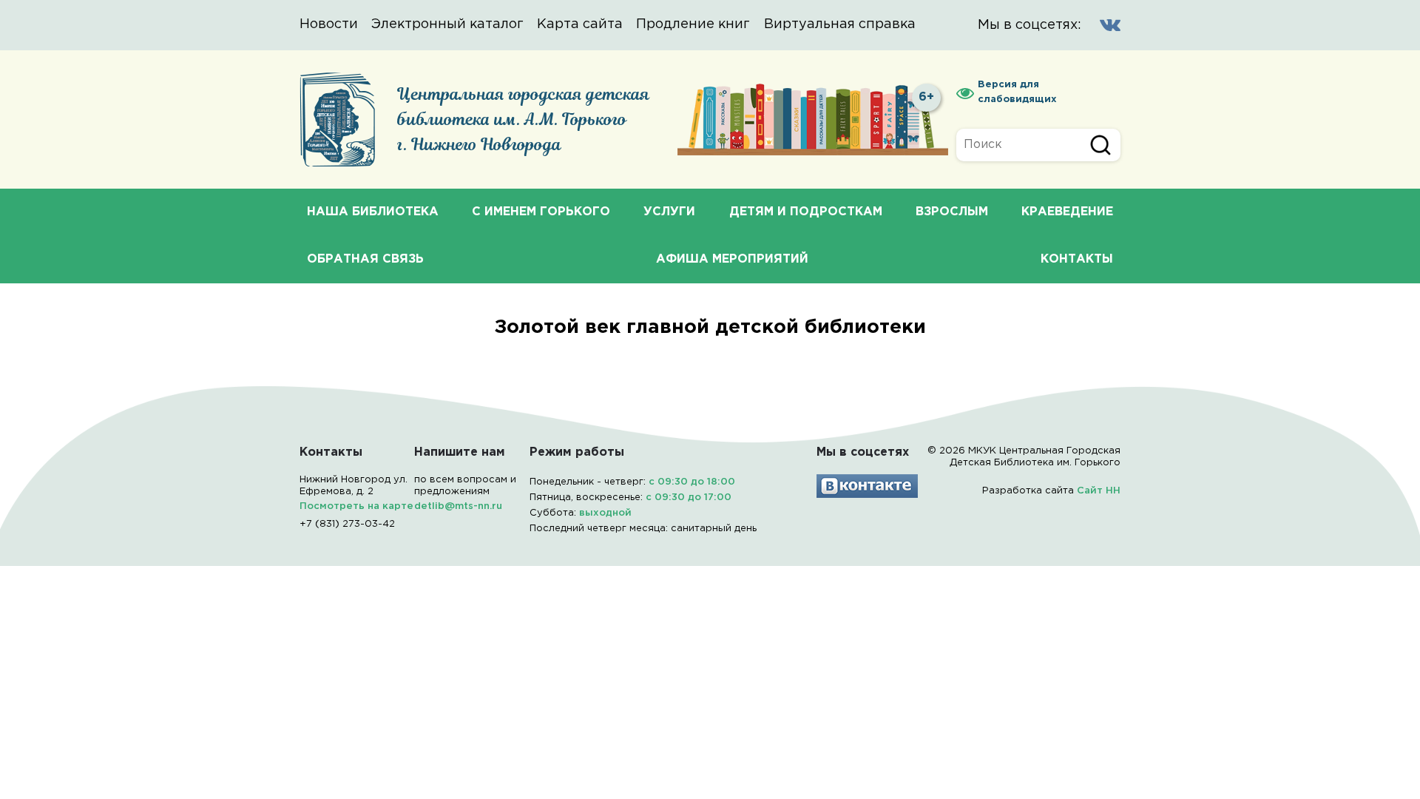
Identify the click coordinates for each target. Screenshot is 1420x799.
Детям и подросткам (805, 212)
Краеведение (1067, 212)
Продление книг (693, 24)
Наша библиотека (373, 212)
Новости (329, 24)
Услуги (669, 212)
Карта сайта (580, 24)
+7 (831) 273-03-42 (347, 524)
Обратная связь (365, 259)
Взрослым (952, 212)
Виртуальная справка (840, 24)
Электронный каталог (447, 24)
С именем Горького (541, 212)
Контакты (1077, 259)
